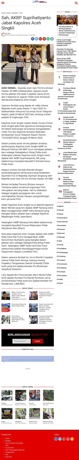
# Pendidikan (61, 248)
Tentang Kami (9, 452)
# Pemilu (60, 245)
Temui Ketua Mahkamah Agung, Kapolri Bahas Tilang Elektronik (18, 318)
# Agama (60, 206)
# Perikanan (61, 256)
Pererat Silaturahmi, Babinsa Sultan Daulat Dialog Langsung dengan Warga (67, 181)
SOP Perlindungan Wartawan (14, 450)
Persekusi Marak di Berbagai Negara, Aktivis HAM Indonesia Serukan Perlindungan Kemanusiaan (67, 31)
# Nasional (61, 233)
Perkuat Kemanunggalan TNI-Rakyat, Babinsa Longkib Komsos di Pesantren (66, 132)
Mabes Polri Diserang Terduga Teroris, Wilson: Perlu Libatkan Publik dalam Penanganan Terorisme (19, 295)
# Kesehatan (61, 225)
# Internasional (62, 222)
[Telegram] (52, 39)
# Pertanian (61, 272)
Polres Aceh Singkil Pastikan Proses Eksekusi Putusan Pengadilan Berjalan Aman (66, 42)
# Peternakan (62, 275)
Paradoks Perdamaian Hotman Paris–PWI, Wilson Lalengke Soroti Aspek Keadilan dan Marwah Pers (66, 52)
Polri (21, 13)
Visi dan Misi (9, 448)
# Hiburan (60, 210)
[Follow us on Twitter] (60, 439)
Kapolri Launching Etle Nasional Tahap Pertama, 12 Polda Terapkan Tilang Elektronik (46, 307)
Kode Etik (8, 457)
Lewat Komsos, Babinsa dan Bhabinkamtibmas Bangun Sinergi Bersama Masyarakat (67, 169)
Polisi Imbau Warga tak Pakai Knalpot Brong (19, 305)
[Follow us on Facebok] (56, 439)
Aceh (8, 13)
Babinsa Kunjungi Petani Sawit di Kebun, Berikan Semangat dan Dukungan (67, 80)
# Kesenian (61, 229)
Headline (15, 13)
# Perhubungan (62, 252)
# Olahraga (61, 237)
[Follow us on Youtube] (68, 439)
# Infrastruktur (62, 218)
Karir (6, 454)
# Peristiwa (61, 260)
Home (3, 13)
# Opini (59, 241)
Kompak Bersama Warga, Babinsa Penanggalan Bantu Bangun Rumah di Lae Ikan (67, 144)
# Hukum (60, 214)
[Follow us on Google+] (64, 439)
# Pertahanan (62, 268)
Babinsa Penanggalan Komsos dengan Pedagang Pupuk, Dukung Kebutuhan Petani (67, 194)
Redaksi (8, 441)
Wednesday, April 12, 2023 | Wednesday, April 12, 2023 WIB (20, 35)
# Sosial (60, 283)
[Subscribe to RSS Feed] (72, 439)
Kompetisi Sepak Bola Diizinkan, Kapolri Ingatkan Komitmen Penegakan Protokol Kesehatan (46, 319)
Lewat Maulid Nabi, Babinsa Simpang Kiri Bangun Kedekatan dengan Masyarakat (67, 157)
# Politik (60, 279)
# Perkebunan (62, 264)
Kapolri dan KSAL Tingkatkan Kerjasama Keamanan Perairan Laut (46, 294)
